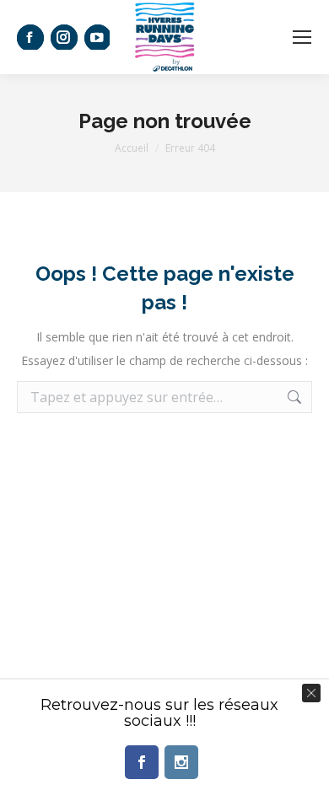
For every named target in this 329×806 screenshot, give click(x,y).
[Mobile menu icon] (302, 37)
